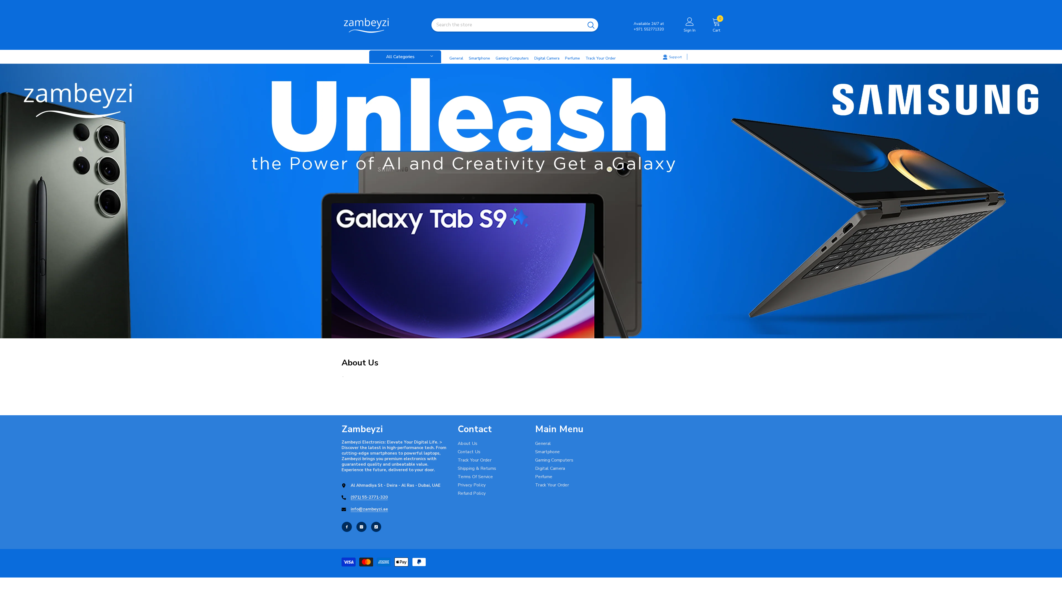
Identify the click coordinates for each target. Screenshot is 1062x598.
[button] (5, 201)
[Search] (514, 25)
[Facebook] (347, 527)
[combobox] (507, 25)
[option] (531, 201)
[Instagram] (361, 527)
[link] (531, 201)
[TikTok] (376, 527)
